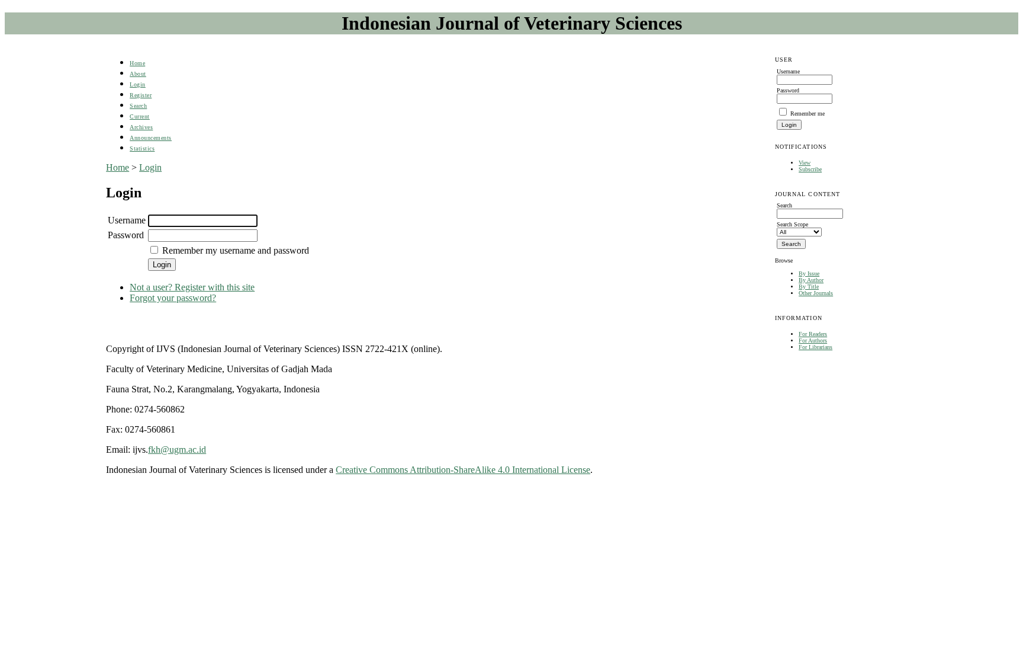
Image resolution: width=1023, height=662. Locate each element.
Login (138, 84)
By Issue (809, 273)
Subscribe (810, 169)
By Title (809, 286)
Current (140, 116)
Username (127, 220)
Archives (141, 127)
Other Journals (816, 293)
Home (137, 63)
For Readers (813, 334)
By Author (811, 280)
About (138, 74)
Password (126, 235)
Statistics (142, 148)
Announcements (151, 138)
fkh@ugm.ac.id (177, 449)
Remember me (807, 113)
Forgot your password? (173, 298)
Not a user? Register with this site (192, 287)
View (804, 162)
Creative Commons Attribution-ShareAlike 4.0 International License (463, 470)
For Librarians (815, 347)
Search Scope (792, 224)
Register (141, 95)
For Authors (813, 340)
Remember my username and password (235, 250)
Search (138, 106)
